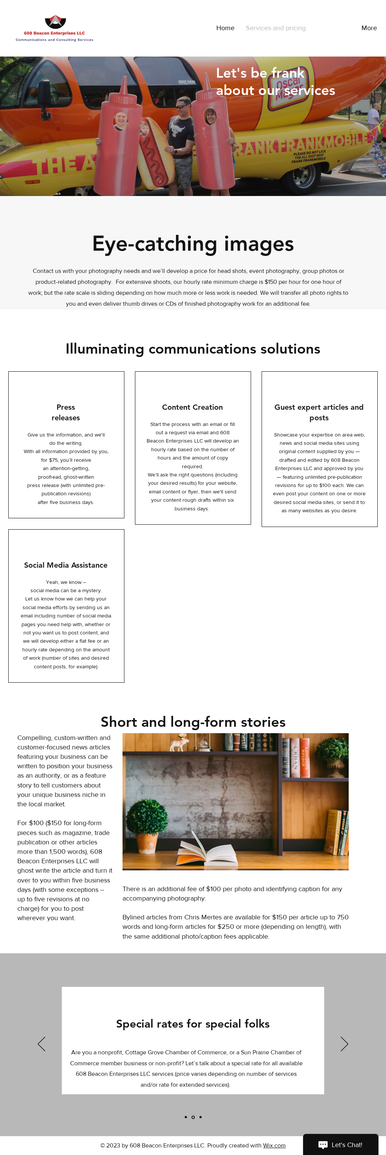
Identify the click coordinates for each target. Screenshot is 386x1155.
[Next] (344, 1044)
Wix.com (274, 1145)
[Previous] (41, 1044)
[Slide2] (193, 1117)
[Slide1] (186, 1117)
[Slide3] (200, 1117)
